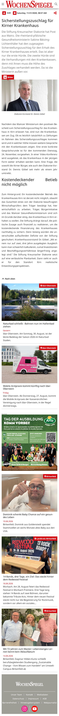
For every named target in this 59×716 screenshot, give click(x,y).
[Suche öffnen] (56, 4)
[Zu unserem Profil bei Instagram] (25, 708)
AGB (45, 698)
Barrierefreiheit (9, 702)
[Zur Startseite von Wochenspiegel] (29, 4)
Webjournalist (50, 702)
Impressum (33, 698)
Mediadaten (42, 694)
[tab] (8, 77)
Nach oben (9, 278)
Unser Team (16, 694)
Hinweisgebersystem (30, 702)
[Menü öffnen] (3, 4)
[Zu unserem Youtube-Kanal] (35, 708)
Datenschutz (18, 698)
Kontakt (29, 694)
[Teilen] (55, 13)
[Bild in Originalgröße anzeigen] (29, 95)
